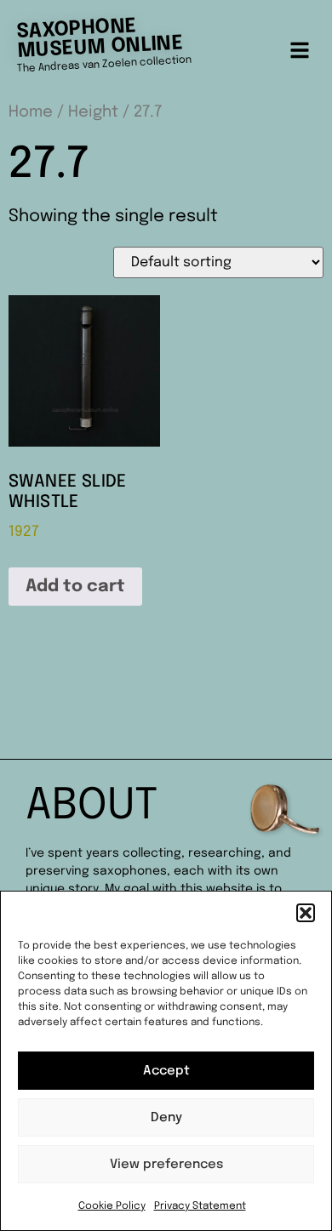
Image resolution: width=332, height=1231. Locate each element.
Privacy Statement (200, 1206)
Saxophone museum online (99, 38)
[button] (305, 912)
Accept (166, 1071)
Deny (166, 1118)
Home (31, 112)
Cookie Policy (112, 1206)
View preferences (166, 1164)
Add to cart (75, 587)
